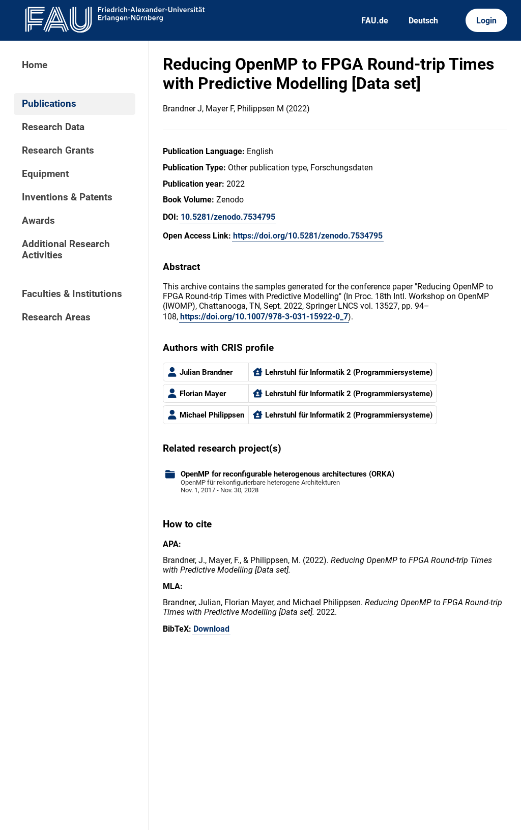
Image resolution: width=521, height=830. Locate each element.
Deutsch (423, 20)
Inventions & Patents (67, 197)
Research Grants (58, 150)
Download (211, 629)
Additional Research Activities (66, 250)
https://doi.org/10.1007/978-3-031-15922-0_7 (264, 316)
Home (34, 65)
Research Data (53, 127)
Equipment (45, 174)
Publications (49, 103)
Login (486, 20)
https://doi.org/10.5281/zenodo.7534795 (308, 236)
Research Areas (56, 317)
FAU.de (374, 20)
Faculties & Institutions (72, 294)
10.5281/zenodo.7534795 (228, 217)
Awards (38, 220)
